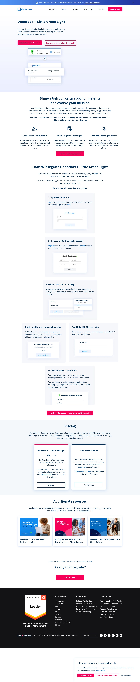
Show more (100, 670)
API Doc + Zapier (107, 617)
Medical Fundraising (84, 604)
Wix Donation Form (107, 606)
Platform (52, 9)
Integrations (105, 596)
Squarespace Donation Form (111, 604)
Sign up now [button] (115, 9)
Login (100, 9)
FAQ (56, 612)
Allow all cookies (86, 675)
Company (88, 9)
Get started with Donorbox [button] (29, 43)
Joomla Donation (107, 614)
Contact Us (59, 601)
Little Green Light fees (82, 471)
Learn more (46, 474)
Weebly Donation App (108, 609)
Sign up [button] (51, 485)
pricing (82, 245)
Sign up (51, 245)
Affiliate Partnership (63, 622)
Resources (75, 9)
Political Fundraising (84, 601)
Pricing (64, 9)
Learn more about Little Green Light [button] (60, 43)
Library (58, 625)
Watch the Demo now (92, 3)
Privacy (58, 617)
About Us (59, 604)
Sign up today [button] (70, 577)
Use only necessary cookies (107, 675)
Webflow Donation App (109, 612)
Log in (50, 202)
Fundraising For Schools (85, 609)
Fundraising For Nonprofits (86, 606)
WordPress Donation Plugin (111, 601)
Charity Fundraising (83, 612)
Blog (57, 606)
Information (60, 596)
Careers (58, 609)
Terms (57, 614)
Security (58, 620)
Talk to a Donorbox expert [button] (70, 154)
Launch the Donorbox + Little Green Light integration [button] (70, 413)
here (96, 174)
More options (126, 675)
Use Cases (81, 596)
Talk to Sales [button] (89, 485)
